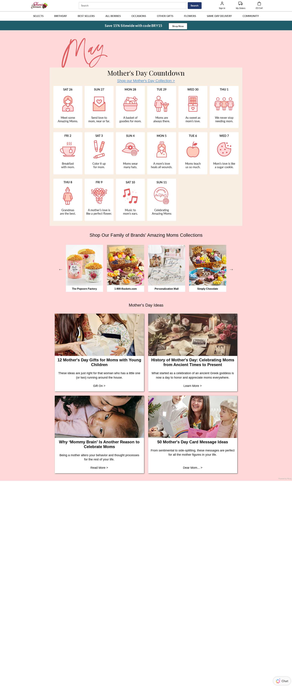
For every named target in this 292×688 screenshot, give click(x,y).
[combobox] (133, 5)
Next (231, 268)
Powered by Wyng (284, 478)
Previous (60, 268)
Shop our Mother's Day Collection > (146, 81)
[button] (38, 16)
